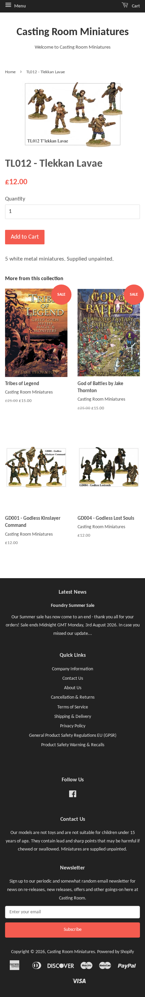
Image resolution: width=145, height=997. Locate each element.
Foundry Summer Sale (72, 605)
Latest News (72, 592)
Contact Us (72, 678)
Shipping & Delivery (72, 716)
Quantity (15, 199)
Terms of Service (72, 707)
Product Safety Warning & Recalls (72, 745)
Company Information (72, 669)
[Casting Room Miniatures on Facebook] (73, 795)
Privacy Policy (72, 726)
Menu (19, 6)
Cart (135, 6)
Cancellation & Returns (72, 697)
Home (10, 72)
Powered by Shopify (115, 951)
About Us (72, 688)
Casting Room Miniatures (73, 32)
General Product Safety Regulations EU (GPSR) (72, 735)
